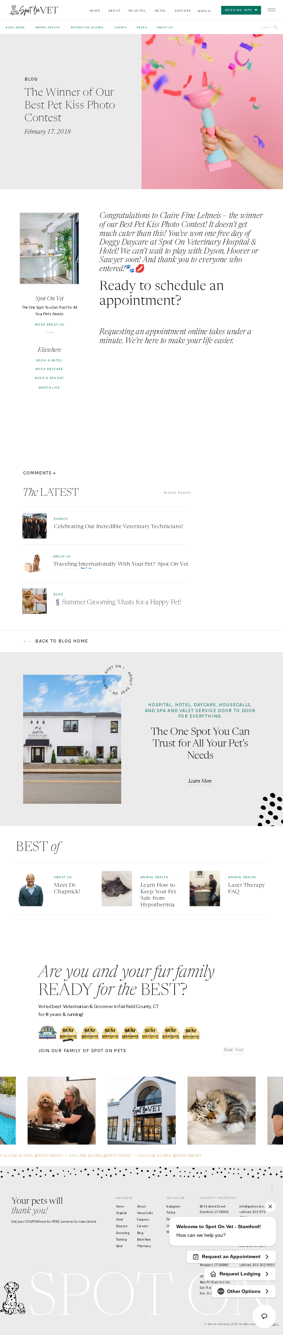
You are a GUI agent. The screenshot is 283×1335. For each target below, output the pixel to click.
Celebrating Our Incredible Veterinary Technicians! (118, 527)
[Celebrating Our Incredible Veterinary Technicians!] (34, 525)
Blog (31, 79)
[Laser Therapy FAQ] (204, 888)
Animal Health (154, 877)
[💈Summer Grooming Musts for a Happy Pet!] (34, 601)
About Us (62, 556)
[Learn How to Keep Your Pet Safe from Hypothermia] (117, 888)
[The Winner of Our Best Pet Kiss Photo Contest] (212, 111)
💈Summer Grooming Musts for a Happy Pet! (117, 602)
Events (60, 519)
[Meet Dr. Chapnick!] (30, 888)
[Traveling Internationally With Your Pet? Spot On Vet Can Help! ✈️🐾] (34, 563)
